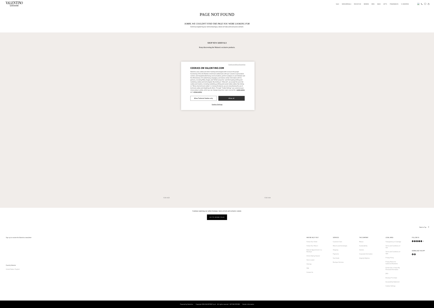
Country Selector (11, 265)
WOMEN (366, 4)
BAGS (379, 4)
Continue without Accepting (236, 64)
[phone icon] (422, 4)
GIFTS (385, 4)
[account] (425, 4)
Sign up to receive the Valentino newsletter (19, 237)
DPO (387, 273)
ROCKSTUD (357, 4)
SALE (337, 4)
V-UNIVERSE (405, 4)
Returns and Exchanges (340, 246)
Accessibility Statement (393, 282)
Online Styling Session (313, 256)
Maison (361, 242)
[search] (418, 4)
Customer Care (337, 242)
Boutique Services (338, 262)
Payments (336, 254)
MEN (372, 4)
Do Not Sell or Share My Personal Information (393, 268)
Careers (361, 250)
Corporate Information (366, 254)
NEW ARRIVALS (346, 4)
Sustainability (363, 246)
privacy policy (197, 92)
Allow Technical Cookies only (203, 98)
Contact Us (310, 272)
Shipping (335, 250)
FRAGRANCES (394, 4)
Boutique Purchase (391, 278)
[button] (315, 237)
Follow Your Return (312, 246)
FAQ (308, 268)
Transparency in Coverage (393, 242)
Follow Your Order (312, 242)
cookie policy (240, 90)
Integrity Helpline (364, 258)
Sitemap (309, 264)
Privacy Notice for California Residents (392, 262)
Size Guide (336, 258)
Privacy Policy (390, 257)
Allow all (231, 98)
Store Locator (311, 260)
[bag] (428, 4)
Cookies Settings (390, 286)
